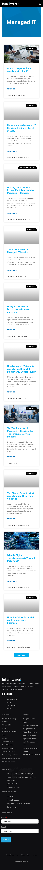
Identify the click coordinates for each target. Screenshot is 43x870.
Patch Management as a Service (30, 743)
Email (4, 827)
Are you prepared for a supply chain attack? (19, 69)
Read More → (12, 89)
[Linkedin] (7, 694)
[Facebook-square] (3, 694)
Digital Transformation (30, 739)
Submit (6, 839)
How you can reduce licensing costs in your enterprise (19, 309)
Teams (4, 738)
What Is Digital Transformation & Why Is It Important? (21, 558)
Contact (35, 855)
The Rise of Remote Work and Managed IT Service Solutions (20, 496)
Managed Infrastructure (30, 725)
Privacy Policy (25, 855)
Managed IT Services (29, 719)
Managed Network (29, 729)
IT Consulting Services (30, 732)
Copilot (4, 728)
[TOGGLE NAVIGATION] (34, 3)
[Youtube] (10, 694)
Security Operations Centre (11, 758)
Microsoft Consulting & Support (9, 720)
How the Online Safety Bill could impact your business (20, 620)
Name (4, 817)
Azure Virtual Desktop (9, 731)
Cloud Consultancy (8, 741)
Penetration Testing (8, 761)
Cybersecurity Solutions (10, 755)
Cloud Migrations (7, 745)
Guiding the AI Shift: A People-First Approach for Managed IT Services (21, 190)
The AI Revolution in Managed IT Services (18, 251)
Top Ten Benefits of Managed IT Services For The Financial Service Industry (20, 432)
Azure (4, 735)
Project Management (29, 735)
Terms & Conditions (12, 855)
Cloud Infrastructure (8, 751)
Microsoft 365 (6, 725)
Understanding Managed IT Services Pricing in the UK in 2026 (21, 128)
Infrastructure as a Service (31, 754)
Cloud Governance (8, 748)
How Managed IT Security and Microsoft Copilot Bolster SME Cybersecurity (21, 369)
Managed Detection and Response (30, 749)
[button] (21, 655)
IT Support (26, 722)
